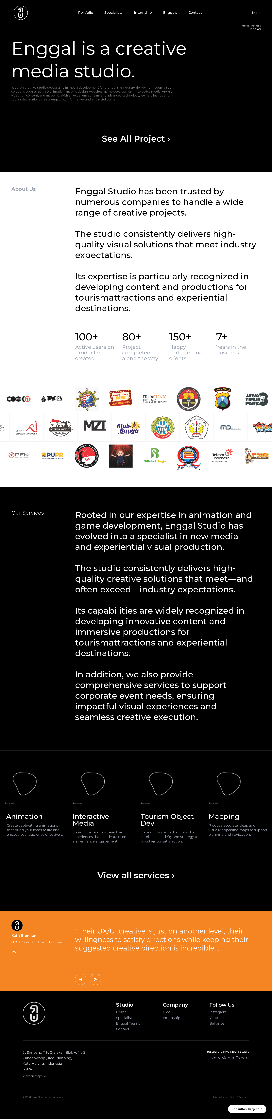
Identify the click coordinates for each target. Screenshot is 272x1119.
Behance (216, 1023)
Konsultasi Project (245, 1109)
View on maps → (34, 1076)
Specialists (113, 12)
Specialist (124, 1018)
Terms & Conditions (239, 1097)
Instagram (218, 1012)
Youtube (216, 1018)
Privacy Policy (220, 1097)
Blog (167, 1012)
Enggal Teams (128, 1023)
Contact (195, 12)
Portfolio (85, 12)
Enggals (170, 12)
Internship (143, 12)
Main (256, 13)
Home (121, 1012)
